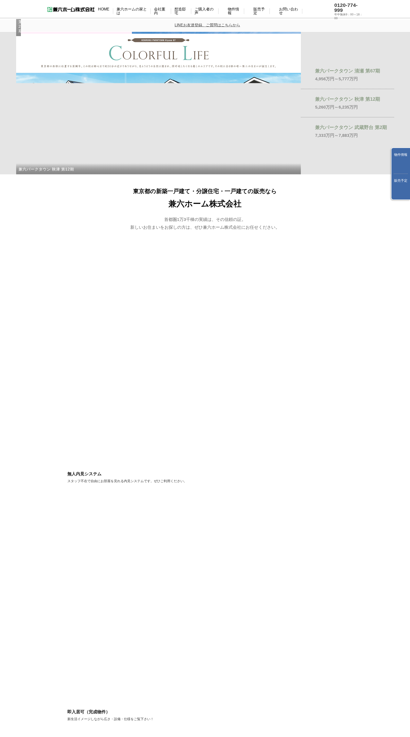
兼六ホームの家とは (161, 9)
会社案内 (192, 9)
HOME (131, 9)
